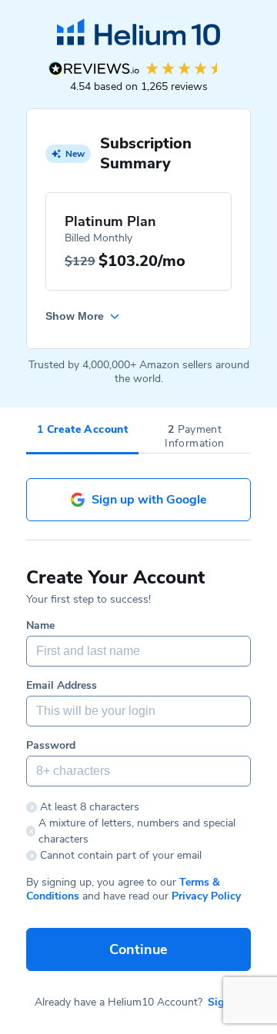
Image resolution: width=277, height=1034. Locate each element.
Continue (138, 949)
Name (40, 626)
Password (50, 746)
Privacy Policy (206, 896)
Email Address (61, 686)
